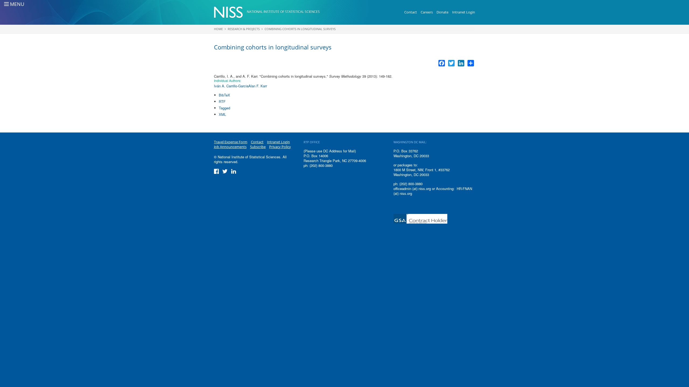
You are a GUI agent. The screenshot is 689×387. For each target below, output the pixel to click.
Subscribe (258, 146)
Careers (427, 12)
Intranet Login (463, 12)
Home (218, 29)
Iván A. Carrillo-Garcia (231, 85)
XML (222, 114)
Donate (442, 12)
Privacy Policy (280, 146)
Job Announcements (230, 146)
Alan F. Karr (257, 85)
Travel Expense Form (230, 141)
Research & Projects (244, 29)
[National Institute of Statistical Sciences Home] (230, 12)
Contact (410, 12)
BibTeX (224, 95)
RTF (222, 101)
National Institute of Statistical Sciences (283, 11)
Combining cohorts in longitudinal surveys (300, 29)
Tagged (224, 107)
